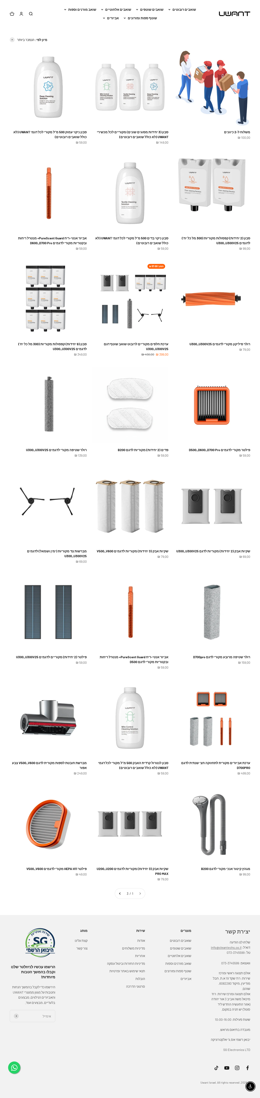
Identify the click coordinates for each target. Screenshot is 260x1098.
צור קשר (82, 948)
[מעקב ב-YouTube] (227, 1068)
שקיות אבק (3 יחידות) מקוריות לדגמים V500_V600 (132, 551)
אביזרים (113, 18)
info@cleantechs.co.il (226, 947)
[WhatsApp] (14, 1067)
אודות (141, 940)
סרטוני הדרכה (135, 986)
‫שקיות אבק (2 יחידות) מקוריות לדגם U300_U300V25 (213, 551)
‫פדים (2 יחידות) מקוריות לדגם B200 (143, 450)
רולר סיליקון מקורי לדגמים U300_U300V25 (220, 344)
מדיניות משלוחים (133, 948)
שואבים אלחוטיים (118, 9)
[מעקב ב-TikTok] (216, 1068)
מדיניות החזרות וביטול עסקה (126, 963)
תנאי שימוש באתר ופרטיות (127, 971)
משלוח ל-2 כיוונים (237, 132)
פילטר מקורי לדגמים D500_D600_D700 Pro (219, 450)
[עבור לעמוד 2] (120, 893)
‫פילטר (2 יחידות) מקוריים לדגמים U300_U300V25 (51, 657)
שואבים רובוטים (184, 9)
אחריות (140, 956)
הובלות (140, 979)
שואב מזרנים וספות (82, 9)
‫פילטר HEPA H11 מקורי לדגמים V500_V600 (56, 869)
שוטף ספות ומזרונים (142, 18)
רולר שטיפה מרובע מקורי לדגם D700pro (221, 657)
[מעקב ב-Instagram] (237, 1068)
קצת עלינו (81, 940)
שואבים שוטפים (152, 9)
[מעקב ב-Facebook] (247, 1068)
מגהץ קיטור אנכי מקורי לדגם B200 (225, 869)
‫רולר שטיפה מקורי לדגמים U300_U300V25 (56, 450)
